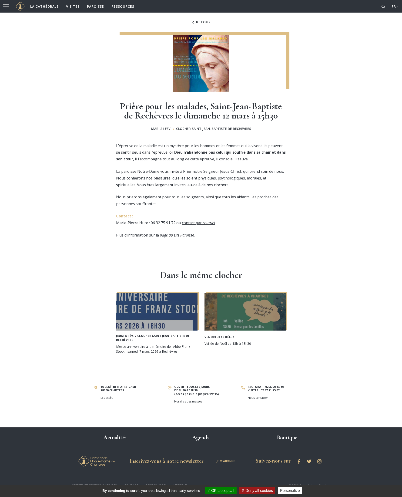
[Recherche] (383, 6)
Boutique (287, 437)
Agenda (201, 437)
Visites (73, 6)
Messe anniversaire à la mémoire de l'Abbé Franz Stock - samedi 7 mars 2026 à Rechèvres (153, 349)
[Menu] (6, 6)
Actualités (115, 437)
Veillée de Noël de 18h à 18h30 (227, 343)
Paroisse (95, 6)
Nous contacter (258, 398)
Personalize (290, 491)
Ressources (122, 6)
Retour (203, 22)
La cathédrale (44, 6)
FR (394, 6)
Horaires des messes (188, 401)
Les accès (106, 398)
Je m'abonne (226, 461)
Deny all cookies (259, 491)
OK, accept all (222, 491)
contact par (198, 222)
